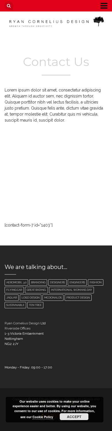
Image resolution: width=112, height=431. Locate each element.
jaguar (11, 297)
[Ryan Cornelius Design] (56, 21)
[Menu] (99, 5)
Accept (74, 416)
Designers (57, 282)
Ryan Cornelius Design (22, 323)
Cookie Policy (42, 417)
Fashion (96, 282)
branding (38, 282)
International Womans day (71, 289)
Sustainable (15, 305)
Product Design (78, 297)
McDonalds (53, 297)
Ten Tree (35, 305)
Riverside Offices (17, 328)
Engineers (77, 282)
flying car (14, 289)
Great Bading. (36, 289)
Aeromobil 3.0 (16, 282)
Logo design (31, 297)
